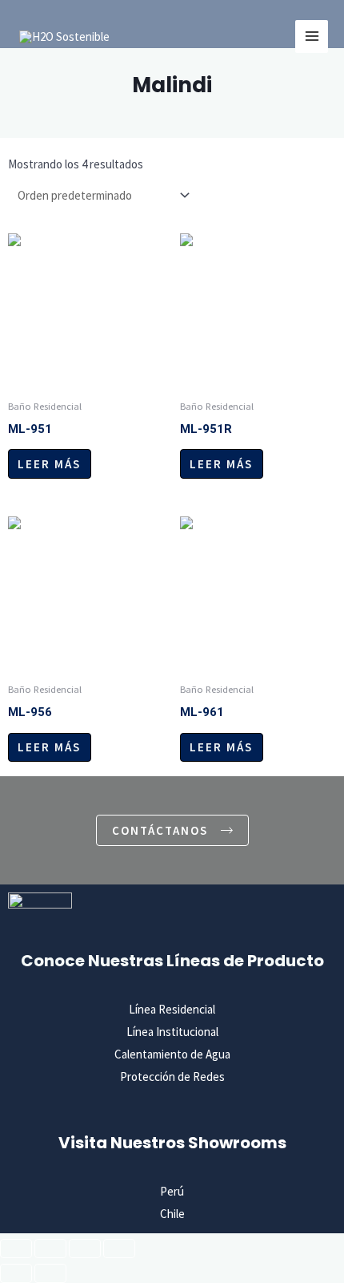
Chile (172, 1213)
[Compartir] (85, 1248)
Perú (172, 1191)
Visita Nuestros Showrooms (172, 1142)
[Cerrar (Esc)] (119, 1248)
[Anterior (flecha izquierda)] (16, 1273)
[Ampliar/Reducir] (16, 1248)
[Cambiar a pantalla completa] (50, 1248)
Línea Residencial (172, 1009)
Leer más (49, 464)
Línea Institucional (172, 1031)
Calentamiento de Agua (172, 1054)
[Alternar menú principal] (311, 36)
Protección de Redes (172, 1076)
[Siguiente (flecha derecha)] (50, 1273)
